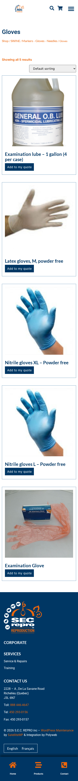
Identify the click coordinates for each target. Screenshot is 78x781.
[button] (71, 9)
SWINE (15, 41)
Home (13, 774)
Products (38, 774)
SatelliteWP (15, 735)
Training (9, 668)
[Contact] (64, 765)
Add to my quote (19, 167)
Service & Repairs (15, 661)
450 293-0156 (18, 712)
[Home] (12, 765)
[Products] (38, 765)
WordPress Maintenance (57, 730)
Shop (5, 41)
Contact (64, 774)
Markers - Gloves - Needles (39, 41)
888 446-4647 (19, 705)
